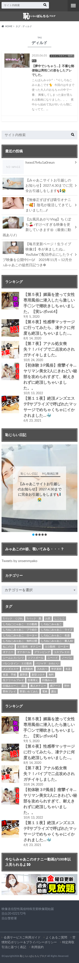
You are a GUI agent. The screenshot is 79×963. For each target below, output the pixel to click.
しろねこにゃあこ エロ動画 (20, 624)
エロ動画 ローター (56, 646)
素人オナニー (38, 686)
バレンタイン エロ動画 (17, 663)
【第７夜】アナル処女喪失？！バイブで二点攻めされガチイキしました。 (49, 349)
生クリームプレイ (13, 680)
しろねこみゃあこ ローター (20, 635)
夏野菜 (24, 674)
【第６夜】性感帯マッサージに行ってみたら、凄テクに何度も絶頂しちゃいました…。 (49, 327)
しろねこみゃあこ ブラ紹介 (20, 629)
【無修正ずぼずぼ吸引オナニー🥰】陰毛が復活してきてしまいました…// (48, 205)
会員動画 (27, 669)
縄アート (55, 686)
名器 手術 (9, 674)
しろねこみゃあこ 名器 (55, 635)
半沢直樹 (56, 669)
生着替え (33, 680)
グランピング (42, 652)
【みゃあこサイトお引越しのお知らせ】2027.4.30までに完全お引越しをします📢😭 (49, 186)
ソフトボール (35, 657)
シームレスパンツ (13, 657)
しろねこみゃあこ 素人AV (57, 641)
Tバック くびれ (13, 618)
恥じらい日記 (41, 473)
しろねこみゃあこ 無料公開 (20, 641)
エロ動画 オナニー (29, 646)
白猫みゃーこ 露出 (15, 686)
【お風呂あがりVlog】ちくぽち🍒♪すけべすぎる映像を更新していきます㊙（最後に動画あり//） (37, 227)
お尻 (47, 618)
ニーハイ (52, 657)
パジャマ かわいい (47, 663)
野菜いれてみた (29, 691)
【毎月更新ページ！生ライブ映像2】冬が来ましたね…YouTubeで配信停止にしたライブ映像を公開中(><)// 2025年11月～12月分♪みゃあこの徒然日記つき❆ (38, 254)
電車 (44, 691)
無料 (51, 674)
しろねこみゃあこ (51, 624)
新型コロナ (38, 674)
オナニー (8, 652)
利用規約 (37, 947)
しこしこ (59, 618)
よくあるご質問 (56, 937)
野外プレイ (9, 691)
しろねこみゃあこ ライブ (56, 629)
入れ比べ (42, 669)
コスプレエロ (62, 652)
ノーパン (67, 657)
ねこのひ (8, 646)
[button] (33, 535)
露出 (53, 691)
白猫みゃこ (48, 680)
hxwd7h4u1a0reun (40, 162)
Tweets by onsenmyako (19, 561)
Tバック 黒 (34, 618)
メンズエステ (11, 669)
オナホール (23, 652)
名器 (68, 669)
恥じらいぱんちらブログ (33, 956)
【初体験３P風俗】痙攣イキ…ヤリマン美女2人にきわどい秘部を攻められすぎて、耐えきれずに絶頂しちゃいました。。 (50, 377)
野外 (67, 686)
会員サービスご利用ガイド (22, 937)
